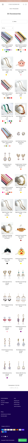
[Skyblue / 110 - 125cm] (4, 50)
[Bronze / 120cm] (8, 74)
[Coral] (20, 169)
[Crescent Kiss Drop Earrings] (7, 343)
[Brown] (10, 122)
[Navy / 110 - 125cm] (8, 50)
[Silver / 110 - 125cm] (4, 146)
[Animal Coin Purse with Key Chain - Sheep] (21, 228)
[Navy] (9, 121)
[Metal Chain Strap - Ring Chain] (21, 180)
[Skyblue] (8, 121)
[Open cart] (26, 4)
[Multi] (6, 121)
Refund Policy (16, 402)
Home (11, 8)
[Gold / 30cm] (20, 192)
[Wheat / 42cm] (6, 98)
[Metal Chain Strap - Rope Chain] (7, 205)
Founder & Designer (5, 402)
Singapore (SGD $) (5, 426)
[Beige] (9, 122)
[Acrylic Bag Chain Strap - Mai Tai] (7, 109)
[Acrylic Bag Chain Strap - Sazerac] (21, 109)
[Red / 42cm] (11, 98)
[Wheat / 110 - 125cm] (21, 50)
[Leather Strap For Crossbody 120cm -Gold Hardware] (7, 38)
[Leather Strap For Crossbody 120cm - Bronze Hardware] (21, 38)
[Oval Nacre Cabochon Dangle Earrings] (7, 157)
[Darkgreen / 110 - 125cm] (6, 51)
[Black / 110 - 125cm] (18, 50)
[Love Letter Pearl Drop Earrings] (7, 319)
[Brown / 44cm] (20, 121)
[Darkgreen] (11, 121)
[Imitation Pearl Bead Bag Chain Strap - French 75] (7, 228)
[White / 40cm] (7, 240)
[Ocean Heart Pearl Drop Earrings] (7, 274)
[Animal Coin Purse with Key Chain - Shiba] (7, 251)
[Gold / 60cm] (7, 217)
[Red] (2, 121)
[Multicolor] (20, 377)
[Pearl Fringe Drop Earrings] (21, 298)
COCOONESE (11, 440)
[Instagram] (3, 436)
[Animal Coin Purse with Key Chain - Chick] (21, 251)
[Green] (5, 122)
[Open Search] (23, 4)
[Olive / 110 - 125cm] (6, 146)
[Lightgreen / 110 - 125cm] (8, 51)
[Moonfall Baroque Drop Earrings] (21, 343)
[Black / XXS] (7, 263)
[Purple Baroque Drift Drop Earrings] (21, 319)
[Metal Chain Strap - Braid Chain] (7, 63)
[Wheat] (7, 122)
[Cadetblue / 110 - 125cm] (20, 51)
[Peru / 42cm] (4, 98)
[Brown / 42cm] (9, 98)
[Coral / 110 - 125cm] (11, 192)
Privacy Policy (16, 404)
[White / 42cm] (2, 98)
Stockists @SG (4, 416)
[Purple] (20, 331)
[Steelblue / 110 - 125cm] (6, 50)
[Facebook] (1, 436)
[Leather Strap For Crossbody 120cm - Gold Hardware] (7, 134)
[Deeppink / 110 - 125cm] (2, 192)
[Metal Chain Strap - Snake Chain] (21, 86)
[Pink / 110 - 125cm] (23, 50)
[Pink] (4, 121)
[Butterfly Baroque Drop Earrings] (7, 366)
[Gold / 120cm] (6, 74)
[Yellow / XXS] (20, 263)
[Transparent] (3, 122)
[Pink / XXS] (20, 74)
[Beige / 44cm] (21, 121)
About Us (3, 400)
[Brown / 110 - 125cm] (9, 192)
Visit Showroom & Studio (6, 414)
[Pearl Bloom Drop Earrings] (21, 274)
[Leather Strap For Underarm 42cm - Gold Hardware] (7, 86)
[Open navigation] (4, 4)
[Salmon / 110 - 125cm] (9, 146)
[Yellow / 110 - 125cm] (2, 50)
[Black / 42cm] (8, 98)
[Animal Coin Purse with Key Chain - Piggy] (21, 63)
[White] (20, 146)
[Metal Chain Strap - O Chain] (21, 205)
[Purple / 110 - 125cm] (9, 50)
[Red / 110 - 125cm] (25, 50)
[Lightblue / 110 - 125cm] (8, 146)
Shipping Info (16, 400)
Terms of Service (17, 406)
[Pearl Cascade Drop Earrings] (7, 298)
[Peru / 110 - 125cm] (20, 50)
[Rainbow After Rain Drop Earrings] (21, 366)
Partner (2, 404)
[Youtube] (5, 436)
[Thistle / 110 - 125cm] (11, 50)
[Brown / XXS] (20, 240)
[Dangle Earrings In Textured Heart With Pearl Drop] (21, 157)
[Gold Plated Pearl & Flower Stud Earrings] (21, 134)
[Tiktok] (7, 436)
